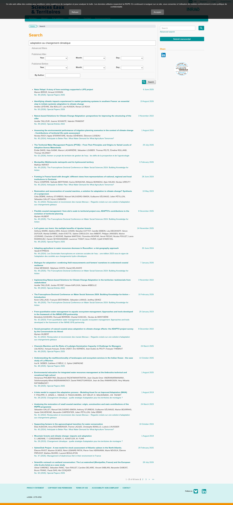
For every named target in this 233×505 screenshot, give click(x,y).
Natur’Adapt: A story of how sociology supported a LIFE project (63, 89)
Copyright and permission (60, 488)
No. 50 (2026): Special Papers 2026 (49, 109)
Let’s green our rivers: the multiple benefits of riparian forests (62, 228)
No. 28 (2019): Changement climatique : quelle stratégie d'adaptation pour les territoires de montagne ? (78, 398)
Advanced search (167, 32)
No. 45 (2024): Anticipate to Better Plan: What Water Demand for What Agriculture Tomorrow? (74, 138)
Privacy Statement (35, 488)
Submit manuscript (182, 39)
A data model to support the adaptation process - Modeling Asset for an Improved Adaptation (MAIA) (80, 392)
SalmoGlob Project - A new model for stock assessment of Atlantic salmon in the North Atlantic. (78, 448)
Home (32, 26)
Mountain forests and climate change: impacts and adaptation (63, 436)
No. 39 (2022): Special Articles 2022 (49, 124)
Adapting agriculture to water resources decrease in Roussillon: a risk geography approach (76, 248)
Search (151, 82)
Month (79, 58)
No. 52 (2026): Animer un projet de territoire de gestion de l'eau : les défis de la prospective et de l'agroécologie (81, 156)
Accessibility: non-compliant (105, 488)
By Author (39, 75)
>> (153, 479)
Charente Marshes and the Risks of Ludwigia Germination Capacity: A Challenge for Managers (77, 346)
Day (118, 58)
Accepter (157, 12)
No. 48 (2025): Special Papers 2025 (49, 95)
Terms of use (82, 488)
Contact (126, 488)
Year (42, 58)
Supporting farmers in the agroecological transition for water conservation (68, 424)
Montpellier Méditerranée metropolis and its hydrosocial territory (64, 162)
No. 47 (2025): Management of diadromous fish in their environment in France (67, 456)
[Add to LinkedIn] (163, 55)
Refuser (75, 12)
